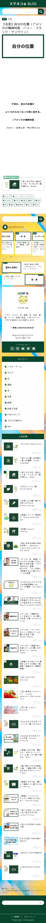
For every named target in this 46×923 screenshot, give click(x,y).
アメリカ (7, 196)
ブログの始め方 (14, 420)
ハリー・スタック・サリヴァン (23, 196)
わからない (7, 200)
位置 (23, 200)
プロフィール (28, 917)
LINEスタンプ (13, 414)
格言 (11, 205)
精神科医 (20, 205)
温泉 (9, 384)
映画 (9, 402)
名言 (4, 19)
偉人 (31, 200)
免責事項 (16, 917)
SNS (9, 426)
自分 (28, 205)
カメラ (10, 372)
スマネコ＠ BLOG (23, 4)
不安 (16, 200)
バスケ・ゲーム (14, 366)
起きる (36, 205)
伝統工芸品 (12, 408)
